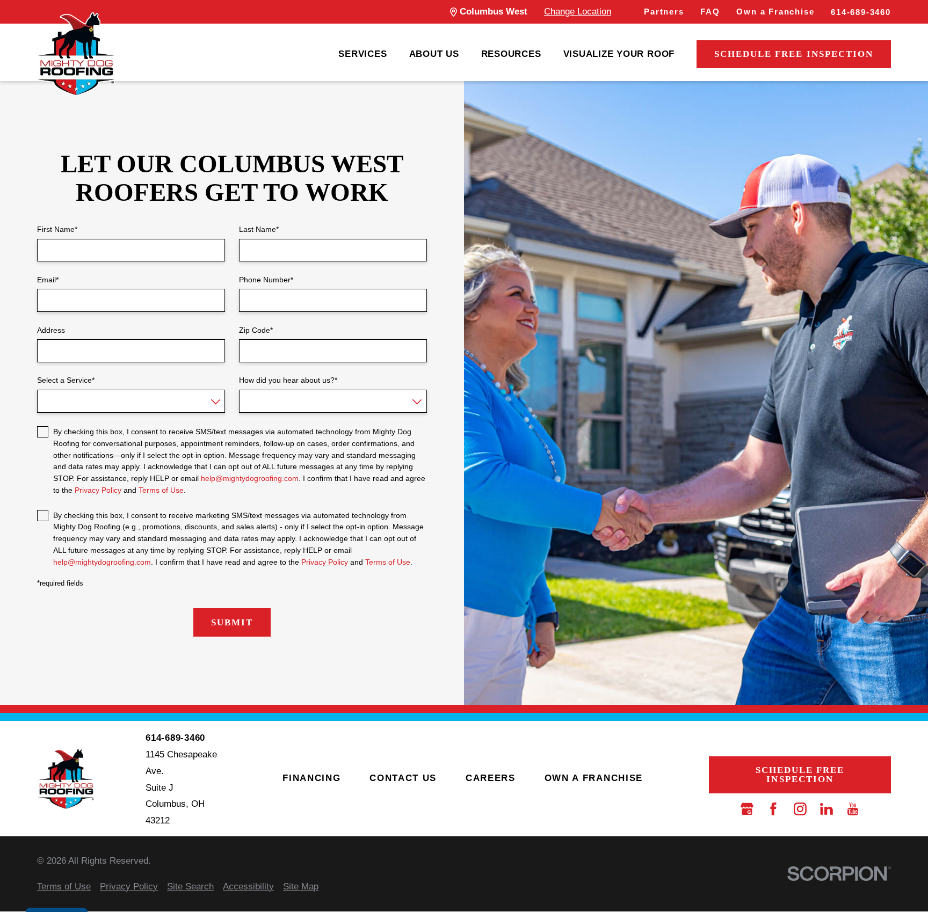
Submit (232, 622)
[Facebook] (773, 808)
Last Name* (259, 229)
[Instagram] (800, 808)
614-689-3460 (861, 12)
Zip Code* (256, 330)
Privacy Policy (98, 490)
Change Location (577, 11)
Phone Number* (266, 279)
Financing (311, 778)
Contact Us (403, 778)
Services (362, 54)
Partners (664, 11)
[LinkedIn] (826, 808)
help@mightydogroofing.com (250, 478)
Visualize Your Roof (619, 54)
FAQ (710, 11)
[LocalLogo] (76, 54)
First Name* (57, 229)
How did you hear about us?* (288, 380)
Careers (491, 778)
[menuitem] (362, 54)
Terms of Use (161, 490)
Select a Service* (66, 380)
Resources (511, 54)
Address (51, 330)
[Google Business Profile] (747, 808)
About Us (434, 54)
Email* (48, 279)
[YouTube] (852, 808)
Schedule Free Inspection (793, 54)
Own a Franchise (775, 11)
